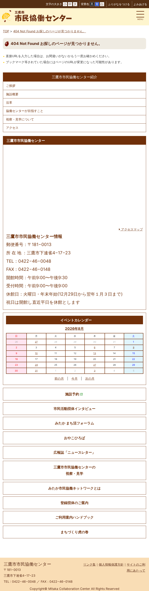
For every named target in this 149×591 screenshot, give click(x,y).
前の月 (59, 378)
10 (36, 353)
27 (36, 341)
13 (94, 353)
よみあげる (140, 4)
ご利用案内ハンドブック (74, 517)
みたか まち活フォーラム (74, 423)
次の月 (89, 378)
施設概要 (12, 94)
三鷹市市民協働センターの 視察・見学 (74, 470)
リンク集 (89, 564)
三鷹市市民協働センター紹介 (74, 77)
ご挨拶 (10, 86)
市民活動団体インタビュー (74, 409)
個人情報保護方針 (111, 564)
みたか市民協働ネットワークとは (74, 488)
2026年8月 (74, 328)
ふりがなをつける (119, 4)
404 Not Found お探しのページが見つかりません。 (49, 31)
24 (36, 364)
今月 (74, 378)
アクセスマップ (131, 229)
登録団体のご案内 (74, 503)
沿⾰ (9, 102)
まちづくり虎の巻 (74, 532)
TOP (6, 31)
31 (36, 370)
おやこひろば (74, 438)
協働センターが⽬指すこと (24, 111)
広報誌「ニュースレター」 (74, 452)
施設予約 (72, 394)
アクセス (12, 128)
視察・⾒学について (20, 119)
